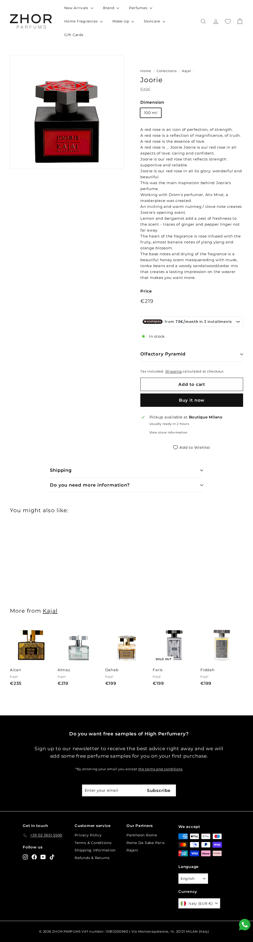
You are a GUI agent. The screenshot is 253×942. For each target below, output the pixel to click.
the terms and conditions (160, 769)
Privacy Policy (88, 835)
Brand (109, 8)
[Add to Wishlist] (50, 647)
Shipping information (95, 850)
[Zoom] (67, 112)
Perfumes (138, 8)
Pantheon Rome (141, 835)
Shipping (173, 371)
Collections (167, 71)
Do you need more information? (90, 485)
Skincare (152, 21)
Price (146, 291)
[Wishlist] (227, 21)
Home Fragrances (81, 21)
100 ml (150, 112)
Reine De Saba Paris (145, 843)
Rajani (132, 850)
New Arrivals (76, 8)
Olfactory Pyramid (163, 354)
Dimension (152, 102)
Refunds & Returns (92, 858)
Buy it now (192, 400)
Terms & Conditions (93, 843)
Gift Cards (74, 35)
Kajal (186, 71)
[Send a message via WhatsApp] (245, 924)
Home (145, 71)
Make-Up (121, 21)
